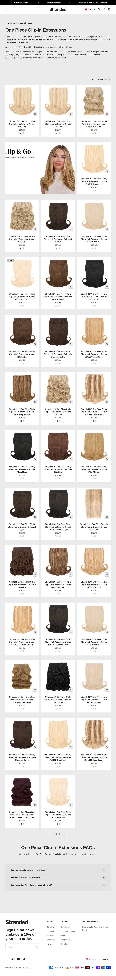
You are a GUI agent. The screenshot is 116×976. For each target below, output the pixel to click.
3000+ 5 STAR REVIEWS (47, 2)
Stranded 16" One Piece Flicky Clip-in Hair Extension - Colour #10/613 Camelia (94, 584)
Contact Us (65, 927)
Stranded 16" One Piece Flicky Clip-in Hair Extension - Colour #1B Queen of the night (58, 642)
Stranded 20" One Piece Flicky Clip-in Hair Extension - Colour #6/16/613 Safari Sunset (94, 412)
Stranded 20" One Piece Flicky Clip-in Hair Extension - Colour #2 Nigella (22, 527)
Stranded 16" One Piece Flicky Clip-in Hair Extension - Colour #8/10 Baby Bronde (22, 412)
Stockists (50, 935)
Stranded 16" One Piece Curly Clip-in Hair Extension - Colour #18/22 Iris (22, 239)
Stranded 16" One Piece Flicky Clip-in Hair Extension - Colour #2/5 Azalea (22, 354)
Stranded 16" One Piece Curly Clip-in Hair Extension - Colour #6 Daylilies (22, 584)
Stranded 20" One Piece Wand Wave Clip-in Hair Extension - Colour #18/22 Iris (94, 124)
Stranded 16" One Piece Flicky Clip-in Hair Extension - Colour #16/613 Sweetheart (94, 181)
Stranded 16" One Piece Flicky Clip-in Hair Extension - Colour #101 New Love (94, 239)
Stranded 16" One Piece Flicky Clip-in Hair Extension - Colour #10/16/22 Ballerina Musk (22, 642)
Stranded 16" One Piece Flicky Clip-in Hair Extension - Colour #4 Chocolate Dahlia (58, 354)
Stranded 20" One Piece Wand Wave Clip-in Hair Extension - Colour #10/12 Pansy (22, 699)
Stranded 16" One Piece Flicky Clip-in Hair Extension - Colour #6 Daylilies (58, 469)
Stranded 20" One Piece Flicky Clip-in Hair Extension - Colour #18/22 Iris (58, 124)
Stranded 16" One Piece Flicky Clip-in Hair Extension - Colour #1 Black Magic (94, 296)
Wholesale (50, 940)
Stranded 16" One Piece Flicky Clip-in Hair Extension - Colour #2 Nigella (58, 239)
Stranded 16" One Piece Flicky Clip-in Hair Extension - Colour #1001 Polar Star (22, 296)
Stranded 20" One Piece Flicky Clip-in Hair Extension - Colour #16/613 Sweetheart (58, 757)
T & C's (49, 944)
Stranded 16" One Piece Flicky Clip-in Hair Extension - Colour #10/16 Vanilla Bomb (94, 354)
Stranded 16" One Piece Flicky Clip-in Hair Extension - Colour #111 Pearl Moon (94, 699)
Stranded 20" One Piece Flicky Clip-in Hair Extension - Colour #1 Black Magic (22, 469)
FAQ (63, 935)
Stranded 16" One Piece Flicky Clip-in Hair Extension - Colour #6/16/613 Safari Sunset (94, 757)
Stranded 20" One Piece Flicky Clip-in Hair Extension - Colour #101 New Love (94, 642)
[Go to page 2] (64, 834)
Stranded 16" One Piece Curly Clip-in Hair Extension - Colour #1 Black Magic (58, 699)
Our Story (50, 927)
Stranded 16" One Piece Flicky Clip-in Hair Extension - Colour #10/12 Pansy (94, 469)
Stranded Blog (67, 940)
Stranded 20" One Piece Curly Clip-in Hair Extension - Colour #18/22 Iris (58, 412)
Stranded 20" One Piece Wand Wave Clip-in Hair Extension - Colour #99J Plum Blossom (22, 815)
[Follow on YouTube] (18, 959)
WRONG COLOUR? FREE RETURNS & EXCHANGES (86, 2)
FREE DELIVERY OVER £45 (15, 2)
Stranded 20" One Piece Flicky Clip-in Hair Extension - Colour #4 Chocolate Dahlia (22, 757)
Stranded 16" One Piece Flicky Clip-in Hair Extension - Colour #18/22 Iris (22, 124)
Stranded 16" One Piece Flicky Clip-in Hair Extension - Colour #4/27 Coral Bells (58, 584)
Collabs (64, 944)
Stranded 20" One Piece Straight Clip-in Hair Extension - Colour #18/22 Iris (94, 527)
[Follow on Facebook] (6, 959)
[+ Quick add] (35, 114)
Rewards (50, 931)
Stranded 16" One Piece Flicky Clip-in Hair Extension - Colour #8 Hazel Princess (58, 296)
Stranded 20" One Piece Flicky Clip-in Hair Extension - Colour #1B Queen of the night (58, 527)
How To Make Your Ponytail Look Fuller (95, 928)
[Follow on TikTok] (24, 959)
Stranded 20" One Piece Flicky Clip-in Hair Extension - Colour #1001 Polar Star (58, 815)
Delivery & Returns (68, 931)
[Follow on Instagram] (12, 959)
